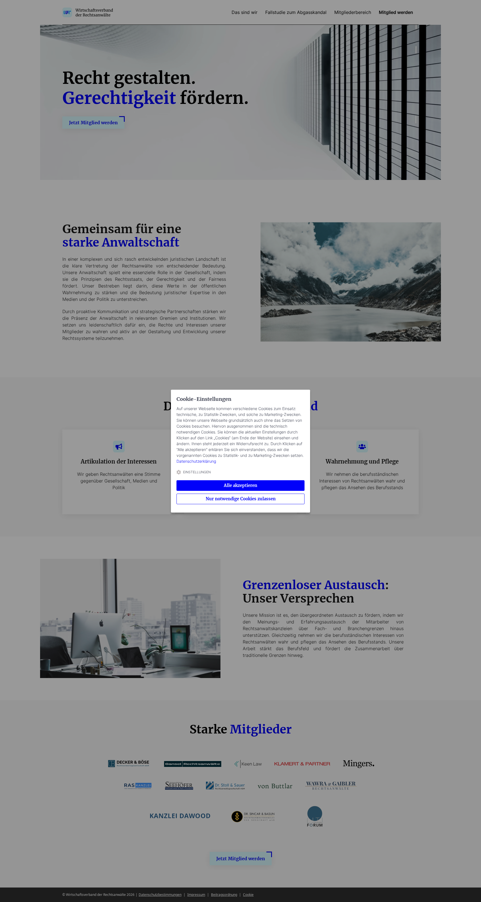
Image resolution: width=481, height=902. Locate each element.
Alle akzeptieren (240, 485)
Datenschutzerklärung (196, 461)
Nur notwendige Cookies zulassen (241, 498)
